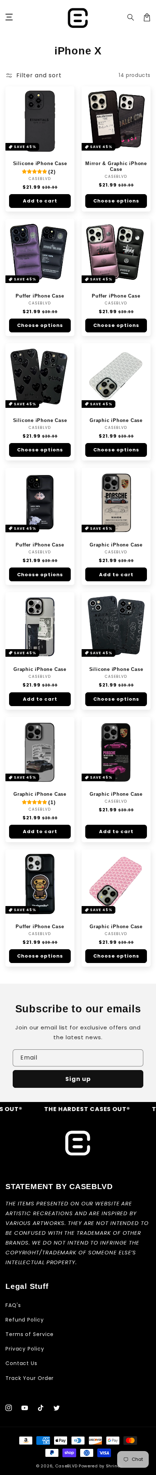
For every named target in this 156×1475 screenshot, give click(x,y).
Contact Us (21, 1363)
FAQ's (13, 1305)
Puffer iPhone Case (40, 296)
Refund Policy (24, 1319)
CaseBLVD (66, 1466)
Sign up (78, 1079)
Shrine (113, 1466)
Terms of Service (29, 1334)
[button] (131, 17)
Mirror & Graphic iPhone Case (116, 166)
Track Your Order (29, 1378)
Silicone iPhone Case (40, 163)
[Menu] (9, 17)
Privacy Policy (24, 1348)
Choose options (116, 200)
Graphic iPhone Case (116, 420)
